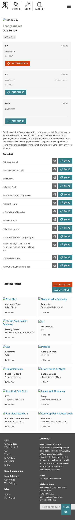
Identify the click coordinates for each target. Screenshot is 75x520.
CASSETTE (9, 461)
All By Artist (62, 284)
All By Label (61, 289)
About (7, 494)
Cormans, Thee (13, 304)
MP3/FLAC (9, 457)
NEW (6, 440)
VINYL (7, 454)
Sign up (66, 509)
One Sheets (10, 498)
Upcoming (9, 479)
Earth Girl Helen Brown (17, 418)
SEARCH (16, 9)
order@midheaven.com (50, 478)
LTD (7, 396)
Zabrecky (45, 304)
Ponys (44, 396)
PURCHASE (17, 92)
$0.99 (66, 161)
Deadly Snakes (12, 26)
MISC (7, 464)
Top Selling (10, 483)
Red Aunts (46, 418)
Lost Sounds (47, 326)
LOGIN (28, 9)
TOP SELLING (11, 447)
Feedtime (10, 351)
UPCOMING (10, 443)
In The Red (9, 37)
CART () (39, 9)
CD (5, 450)
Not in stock (19, 63)
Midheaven (5, 6)
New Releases (11, 476)
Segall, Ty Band (13, 373)
